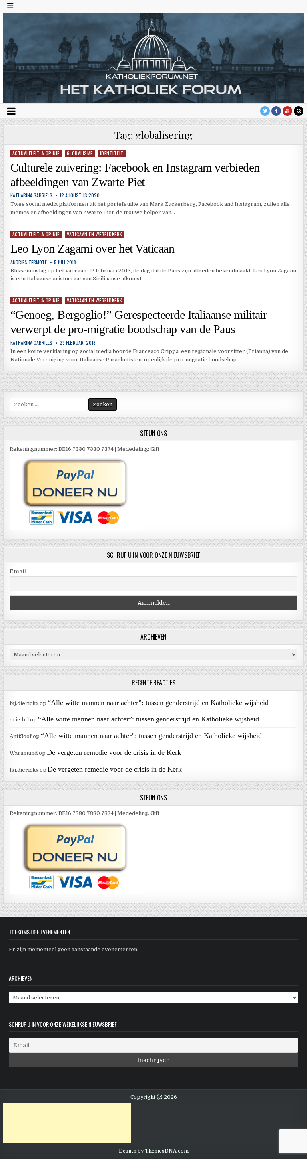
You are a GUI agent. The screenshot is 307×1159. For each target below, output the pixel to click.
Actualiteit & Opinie (36, 153)
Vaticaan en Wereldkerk (94, 234)
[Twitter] (265, 111)
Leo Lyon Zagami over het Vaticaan (92, 248)
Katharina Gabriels (31, 195)
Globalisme (80, 153)
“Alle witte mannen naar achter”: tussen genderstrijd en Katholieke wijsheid (158, 703)
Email (18, 571)
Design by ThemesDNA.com (154, 1151)
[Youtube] (287, 111)
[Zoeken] (298, 111)
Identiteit (112, 153)
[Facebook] (276, 111)
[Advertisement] (67, 1123)
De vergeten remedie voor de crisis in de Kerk (114, 752)
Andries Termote (28, 262)
